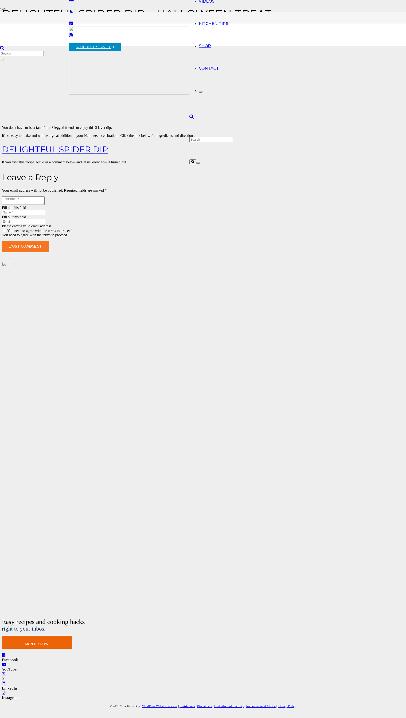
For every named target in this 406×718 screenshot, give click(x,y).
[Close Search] (198, 163)
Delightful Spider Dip (55, 149)
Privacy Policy (287, 706)
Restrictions (187, 706)
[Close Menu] (201, 92)
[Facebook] (3, 655)
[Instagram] (3, 693)
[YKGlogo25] (129, 93)
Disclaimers (204, 706)
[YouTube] (4, 664)
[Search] (192, 161)
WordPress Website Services (159, 706)
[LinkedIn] (3, 683)
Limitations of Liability (229, 706)
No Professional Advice (261, 706)
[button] (191, 116)
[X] (71, 11)
